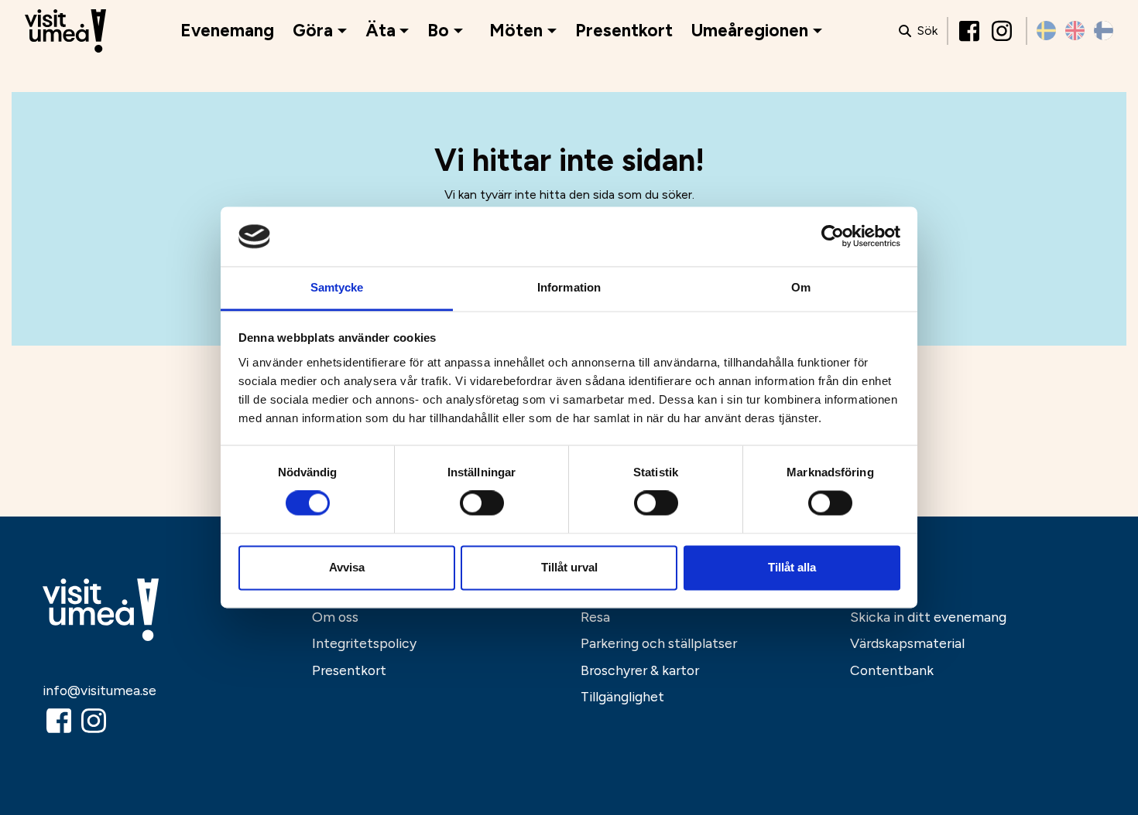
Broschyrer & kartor (640, 670)
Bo (438, 30)
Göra (313, 30)
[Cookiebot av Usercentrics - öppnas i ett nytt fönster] (832, 236)
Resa (595, 617)
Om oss (335, 617)
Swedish (1046, 30)
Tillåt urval (569, 567)
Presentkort (624, 30)
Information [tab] (569, 287)
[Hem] (65, 31)
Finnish (1103, 30)
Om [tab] (801, 287)
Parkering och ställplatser (659, 643)
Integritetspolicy (364, 643)
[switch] (482, 503)
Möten (516, 30)
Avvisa (347, 567)
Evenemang (227, 30)
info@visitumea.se (99, 690)
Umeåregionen (749, 30)
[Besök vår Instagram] (1003, 31)
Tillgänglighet (622, 696)
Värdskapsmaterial (907, 643)
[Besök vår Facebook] (970, 31)
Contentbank (892, 670)
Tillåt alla (792, 567)
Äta (380, 30)
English (1075, 30)
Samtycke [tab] (337, 287)
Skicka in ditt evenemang (928, 617)
